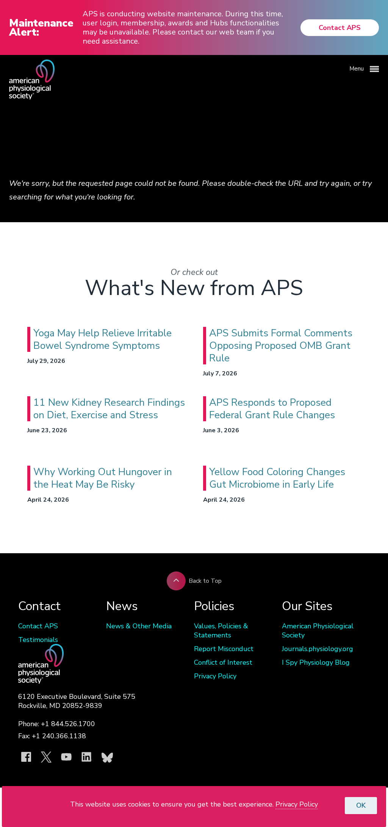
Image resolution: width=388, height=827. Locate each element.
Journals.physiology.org (317, 648)
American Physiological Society (318, 630)
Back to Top (205, 581)
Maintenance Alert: (41, 27)
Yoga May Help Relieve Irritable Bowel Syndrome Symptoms (102, 339)
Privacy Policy (215, 676)
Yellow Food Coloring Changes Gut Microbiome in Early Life (277, 478)
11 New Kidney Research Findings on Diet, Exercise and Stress (109, 408)
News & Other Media (139, 626)
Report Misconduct (223, 648)
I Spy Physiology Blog (316, 662)
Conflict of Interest (223, 662)
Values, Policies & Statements (221, 630)
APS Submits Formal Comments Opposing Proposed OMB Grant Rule (280, 345)
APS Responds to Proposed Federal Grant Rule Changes (272, 408)
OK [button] (361, 805)
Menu (357, 68)
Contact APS (340, 27)
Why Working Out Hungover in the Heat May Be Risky (102, 478)
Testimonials (38, 639)
